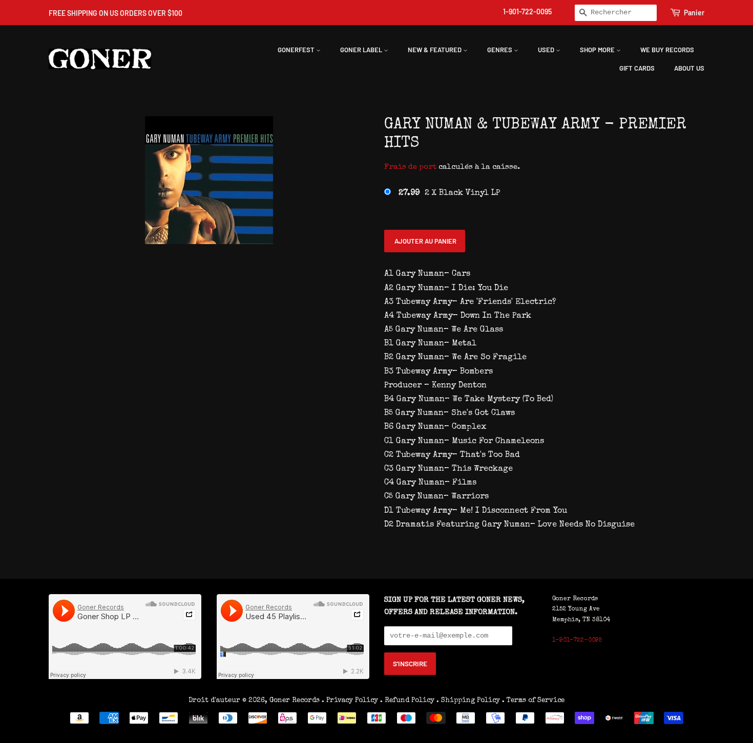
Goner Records (295, 700)
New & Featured (435, 50)
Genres (500, 50)
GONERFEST (297, 50)
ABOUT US (689, 68)
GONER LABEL (362, 50)
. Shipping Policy (468, 700)
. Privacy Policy (350, 700)
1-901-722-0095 (527, 11)
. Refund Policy (407, 700)
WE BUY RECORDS (667, 50)
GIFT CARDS (637, 68)
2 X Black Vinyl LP (449, 193)
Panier (694, 12)
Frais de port (410, 167)
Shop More (598, 50)
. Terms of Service (533, 700)
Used (547, 50)
